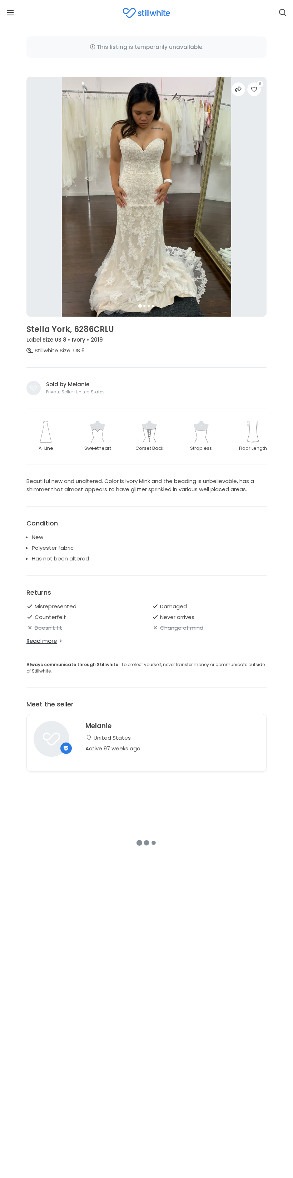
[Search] (282, 13)
